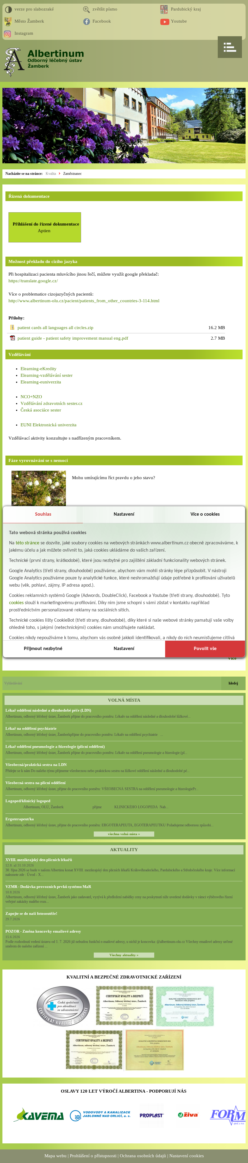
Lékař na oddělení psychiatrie (31, 728)
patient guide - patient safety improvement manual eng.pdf (73, 338)
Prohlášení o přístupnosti (93, 1155)
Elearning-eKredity (39, 368)
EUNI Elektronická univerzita (49, 424)
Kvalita (51, 173)
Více (232, 658)
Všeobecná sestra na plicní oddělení (35, 782)
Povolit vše (205, 648)
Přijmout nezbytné (43, 648)
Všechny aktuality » (124, 955)
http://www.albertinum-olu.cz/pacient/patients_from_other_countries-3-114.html (83, 300)
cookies (16, 603)
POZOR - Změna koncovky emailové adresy (43, 931)
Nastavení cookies (186, 1155)
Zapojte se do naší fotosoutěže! (31, 913)
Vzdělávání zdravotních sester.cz (52, 403)
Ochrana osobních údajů (143, 1155)
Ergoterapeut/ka (19, 819)
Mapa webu (55, 1155)
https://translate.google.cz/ (33, 280)
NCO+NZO (31, 396)
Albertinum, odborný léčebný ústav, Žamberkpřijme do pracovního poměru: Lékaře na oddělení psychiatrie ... (84, 734)
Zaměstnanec (72, 173)
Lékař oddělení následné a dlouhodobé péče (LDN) (48, 710)
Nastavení (124, 514)
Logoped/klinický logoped (27, 801)
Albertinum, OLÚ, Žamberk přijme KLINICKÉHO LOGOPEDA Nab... (86, 807)
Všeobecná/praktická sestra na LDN (36, 764)
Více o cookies (205, 514)
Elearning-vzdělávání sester (47, 375)
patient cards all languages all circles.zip (55, 327)
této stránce (27, 543)
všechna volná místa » (124, 834)
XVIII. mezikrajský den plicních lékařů (38, 859)
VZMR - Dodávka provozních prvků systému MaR (48, 886)
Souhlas (43, 514)
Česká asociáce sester (41, 410)
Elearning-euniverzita (41, 382)
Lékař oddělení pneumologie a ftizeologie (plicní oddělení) (55, 746)
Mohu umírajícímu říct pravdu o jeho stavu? (113, 477)
